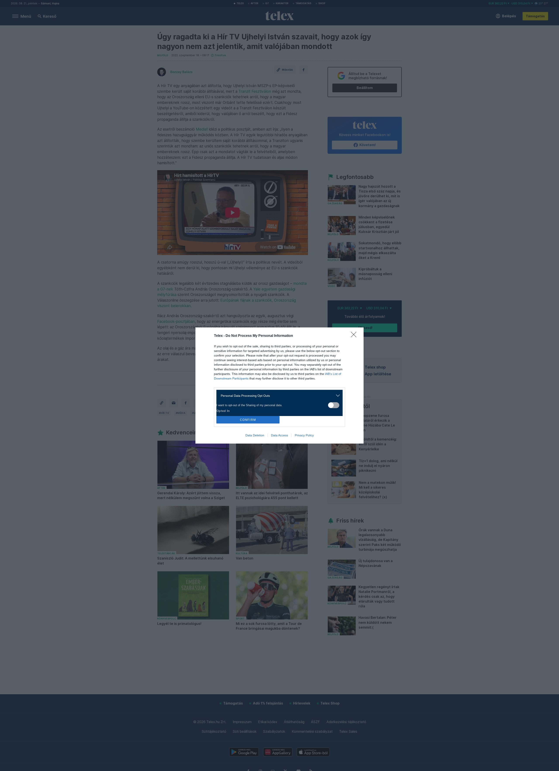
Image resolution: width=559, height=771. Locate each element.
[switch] (333, 405)
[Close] (355, 336)
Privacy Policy (304, 435)
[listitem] (277, 395)
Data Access (279, 435)
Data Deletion (254, 435)
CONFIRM (248, 419)
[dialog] (279, 385)
